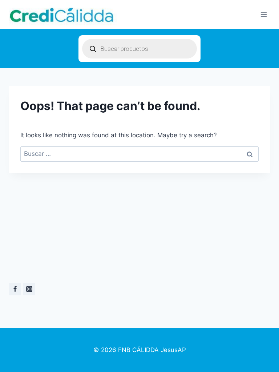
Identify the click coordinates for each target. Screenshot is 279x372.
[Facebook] (15, 289)
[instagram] (29, 289)
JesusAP (173, 349)
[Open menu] (263, 14)
